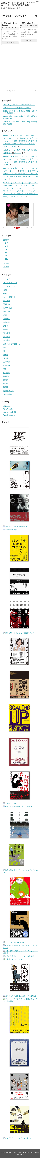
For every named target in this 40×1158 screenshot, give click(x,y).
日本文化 (6, 311)
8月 (6, 249)
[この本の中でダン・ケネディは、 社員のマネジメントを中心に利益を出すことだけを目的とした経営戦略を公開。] (19, 700)
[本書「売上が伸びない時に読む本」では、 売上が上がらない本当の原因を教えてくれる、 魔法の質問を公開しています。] (19, 563)
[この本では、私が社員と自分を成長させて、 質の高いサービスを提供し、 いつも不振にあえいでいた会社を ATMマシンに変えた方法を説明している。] (18, 956)
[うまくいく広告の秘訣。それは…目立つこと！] (20, 948)
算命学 (5, 355)
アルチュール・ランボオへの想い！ (17, 108)
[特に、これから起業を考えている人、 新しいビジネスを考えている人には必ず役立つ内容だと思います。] (19, 667)
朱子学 (5, 329)
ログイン (6, 406)
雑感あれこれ (8, 391)
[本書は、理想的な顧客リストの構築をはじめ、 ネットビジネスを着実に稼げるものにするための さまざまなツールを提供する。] (16, 867)
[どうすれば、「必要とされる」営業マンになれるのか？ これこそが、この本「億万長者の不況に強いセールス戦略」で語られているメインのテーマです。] (19, 767)
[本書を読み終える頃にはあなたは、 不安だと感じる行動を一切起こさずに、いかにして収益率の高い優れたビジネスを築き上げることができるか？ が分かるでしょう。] (15, 526)
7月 (6, 252)
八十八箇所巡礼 (9, 297)
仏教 (5, 290)
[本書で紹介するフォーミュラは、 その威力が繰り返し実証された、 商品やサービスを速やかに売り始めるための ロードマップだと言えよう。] (19, 490)
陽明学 (5, 383)
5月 (6, 259)
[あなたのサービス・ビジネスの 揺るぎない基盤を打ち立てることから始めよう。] (20, 953)
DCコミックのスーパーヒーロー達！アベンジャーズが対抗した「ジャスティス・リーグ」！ (20, 185)
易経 (5, 315)
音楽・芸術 (7, 394)
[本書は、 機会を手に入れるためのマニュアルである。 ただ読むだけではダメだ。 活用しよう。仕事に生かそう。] (19, 906)
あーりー (17, 153)
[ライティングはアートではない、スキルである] (18, 1138)
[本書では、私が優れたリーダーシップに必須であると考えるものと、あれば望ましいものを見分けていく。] (17, 806)
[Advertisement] (18, 70)
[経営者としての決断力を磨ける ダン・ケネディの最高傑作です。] (19, 1068)
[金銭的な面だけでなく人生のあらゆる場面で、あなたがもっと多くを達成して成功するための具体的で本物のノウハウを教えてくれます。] (10, 803)
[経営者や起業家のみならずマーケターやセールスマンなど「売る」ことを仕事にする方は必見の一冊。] (19, 1102)
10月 (7, 246)
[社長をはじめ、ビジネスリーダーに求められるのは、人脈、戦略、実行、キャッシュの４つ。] (19, 734)
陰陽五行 (6, 373)
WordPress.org (9, 415)
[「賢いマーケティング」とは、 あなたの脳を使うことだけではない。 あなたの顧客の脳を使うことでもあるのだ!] (19, 1035)
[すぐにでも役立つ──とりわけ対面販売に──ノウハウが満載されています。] (14, 942)
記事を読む (10, 42)
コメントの (9, 412)
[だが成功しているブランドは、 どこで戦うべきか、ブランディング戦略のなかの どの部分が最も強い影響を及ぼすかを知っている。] (19, 457)
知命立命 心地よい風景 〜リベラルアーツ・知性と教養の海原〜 (18, 4)
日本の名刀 (7, 308)
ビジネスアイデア (10, 283)
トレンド (6, 279)
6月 (6, 256)
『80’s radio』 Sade (28, 23)
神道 (5, 347)
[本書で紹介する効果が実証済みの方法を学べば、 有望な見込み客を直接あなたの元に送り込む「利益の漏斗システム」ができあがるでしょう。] (19, 1135)
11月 (6, 243)
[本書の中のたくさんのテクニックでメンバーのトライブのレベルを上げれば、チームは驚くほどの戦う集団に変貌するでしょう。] (19, 939)
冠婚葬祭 (6, 304)
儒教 (5, 293)
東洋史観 (6, 333)
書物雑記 (6, 319)
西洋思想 (6, 362)
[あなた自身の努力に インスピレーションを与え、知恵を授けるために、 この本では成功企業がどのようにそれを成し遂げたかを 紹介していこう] (20, 872)
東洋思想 (6, 340)
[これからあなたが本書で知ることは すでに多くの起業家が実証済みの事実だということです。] (10, 530)
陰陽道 (5, 380)
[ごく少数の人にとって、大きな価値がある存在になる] (13, 959)
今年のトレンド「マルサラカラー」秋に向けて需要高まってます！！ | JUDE (20, 162)
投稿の (7, 409)
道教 (5, 369)
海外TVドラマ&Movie (11, 344)
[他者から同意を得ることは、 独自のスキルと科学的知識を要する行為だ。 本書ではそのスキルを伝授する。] (19, 630)
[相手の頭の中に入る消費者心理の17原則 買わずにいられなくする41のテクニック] (19, 840)
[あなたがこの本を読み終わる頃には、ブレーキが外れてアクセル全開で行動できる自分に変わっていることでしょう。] (19, 996)
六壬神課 (6, 301)
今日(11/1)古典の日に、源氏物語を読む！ (19, 105)
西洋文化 (6, 365)
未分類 (5, 326)
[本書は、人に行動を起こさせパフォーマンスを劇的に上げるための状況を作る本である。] (19, 597)
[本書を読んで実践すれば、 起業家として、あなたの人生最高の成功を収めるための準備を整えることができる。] (19, 524)
